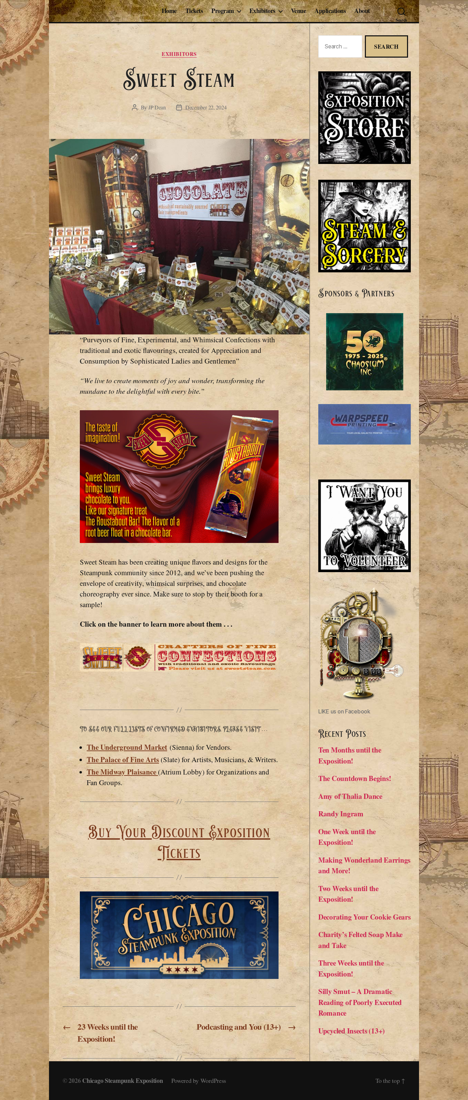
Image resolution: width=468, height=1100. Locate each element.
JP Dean (157, 107)
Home (169, 11)
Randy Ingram (342, 813)
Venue (298, 11)
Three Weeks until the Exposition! (351, 968)
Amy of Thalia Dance (350, 796)
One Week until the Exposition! (347, 837)
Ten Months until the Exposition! (349, 755)
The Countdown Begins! (354, 778)
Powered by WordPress (198, 1080)
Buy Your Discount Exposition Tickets (179, 843)
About (362, 11)
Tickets (194, 11)
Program (222, 11)
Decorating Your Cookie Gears (364, 917)
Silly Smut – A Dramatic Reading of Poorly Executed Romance (360, 1002)
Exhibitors (262, 11)
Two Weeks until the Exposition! (348, 893)
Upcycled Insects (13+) (351, 1031)
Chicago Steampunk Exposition (122, 1080)
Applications (330, 11)
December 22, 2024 (205, 107)
